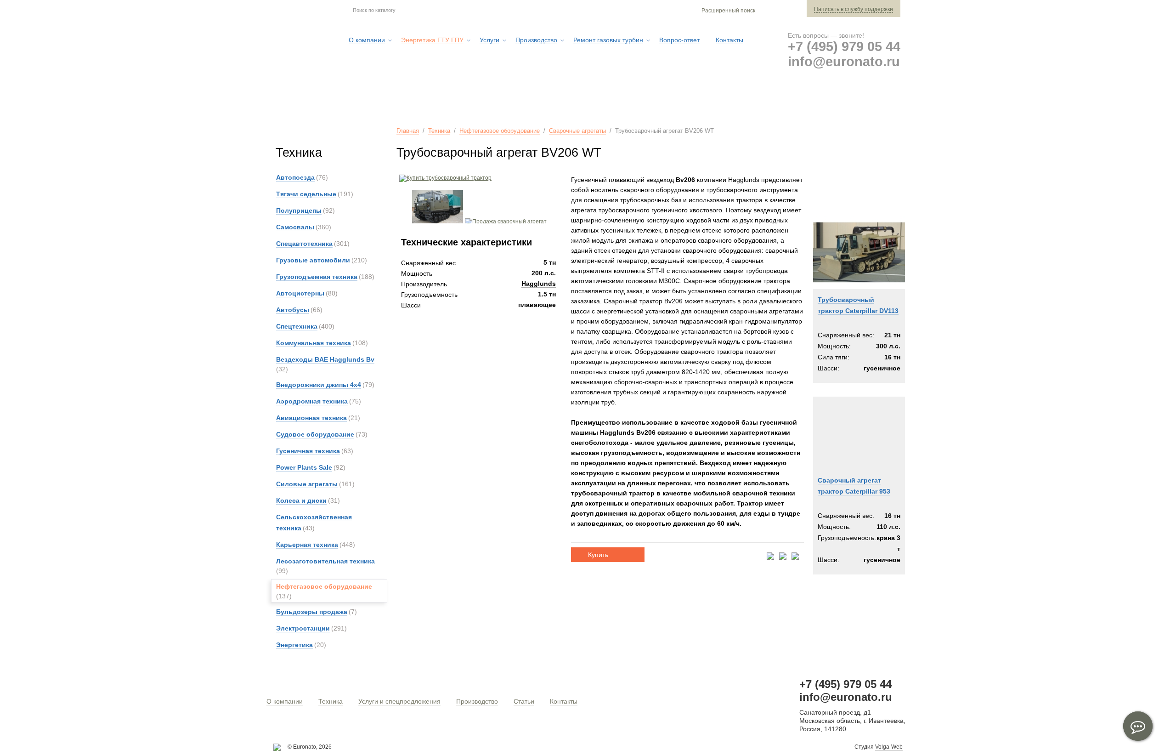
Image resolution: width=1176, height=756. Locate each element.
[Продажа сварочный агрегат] (506, 221)
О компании (284, 701)
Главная (407, 130)
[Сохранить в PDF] (770, 556)
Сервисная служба (673, 100)
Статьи (524, 701)
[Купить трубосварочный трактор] (444, 178)
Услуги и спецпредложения (399, 701)
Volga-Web (889, 747)
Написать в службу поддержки (853, 9)
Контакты (563, 701)
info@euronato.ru (844, 61)
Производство (477, 701)
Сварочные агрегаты (577, 130)
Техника (439, 130)
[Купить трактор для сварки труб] (437, 221)
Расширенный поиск (728, 10)
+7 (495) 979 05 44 (844, 46)
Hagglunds (538, 283)
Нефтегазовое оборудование (499, 130)
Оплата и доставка (763, 100)
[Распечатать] (795, 556)
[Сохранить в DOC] (782, 556)
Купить (598, 554)
